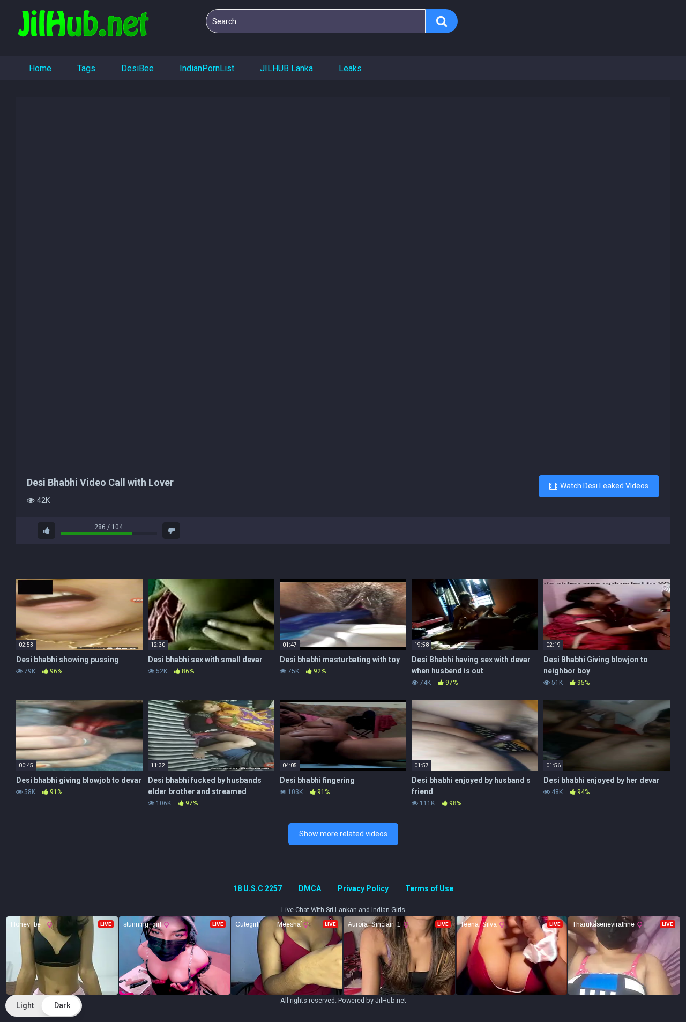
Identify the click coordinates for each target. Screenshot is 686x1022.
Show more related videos (343, 834)
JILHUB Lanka (286, 68)
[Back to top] (650, 990)
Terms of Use (429, 888)
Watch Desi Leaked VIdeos (603, 486)
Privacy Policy (363, 888)
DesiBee (137, 68)
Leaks (350, 68)
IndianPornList (207, 68)
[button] (43, 1006)
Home (40, 68)
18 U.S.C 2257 (257, 888)
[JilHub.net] (83, 28)
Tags (86, 68)
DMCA (310, 888)
